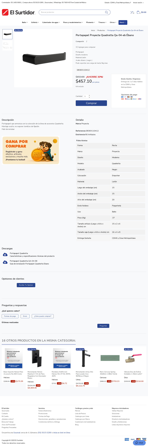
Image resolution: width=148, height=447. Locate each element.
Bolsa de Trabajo (8, 422)
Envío (25, 316)
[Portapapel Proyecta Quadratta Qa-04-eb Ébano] (43, 58)
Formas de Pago (44, 416)
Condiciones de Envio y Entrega (49, 422)
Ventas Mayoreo (117, 411)
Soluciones (115, 414)
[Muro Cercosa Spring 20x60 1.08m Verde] (110, 358)
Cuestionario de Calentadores (85, 422)
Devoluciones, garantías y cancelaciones (52, 419)
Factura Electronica (45, 411)
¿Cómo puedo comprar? (42, 316)
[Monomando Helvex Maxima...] (38, 358)
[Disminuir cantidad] (89, 97)
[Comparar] (131, 12)
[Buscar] (106, 12)
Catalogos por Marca (82, 419)
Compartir (86, 41)
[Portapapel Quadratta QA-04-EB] (5, 263)
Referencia (80, 131)
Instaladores (116, 416)
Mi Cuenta (5, 416)
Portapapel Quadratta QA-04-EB (23, 261)
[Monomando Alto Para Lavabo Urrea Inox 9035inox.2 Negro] (86, 358)
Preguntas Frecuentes (9, 427)
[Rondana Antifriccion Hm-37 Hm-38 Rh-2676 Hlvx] (62, 358)
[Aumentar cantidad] (89, 95)
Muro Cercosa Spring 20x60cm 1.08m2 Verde (108, 373)
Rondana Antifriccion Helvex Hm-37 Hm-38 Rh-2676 (61, 374)
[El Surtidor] (18, 12)
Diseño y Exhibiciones (119, 422)
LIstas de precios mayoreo (121, 425)
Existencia (80, 134)
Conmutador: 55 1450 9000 (11, 3)
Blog (77, 425)
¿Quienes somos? (8, 419)
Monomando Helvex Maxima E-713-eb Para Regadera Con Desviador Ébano (37, 375)
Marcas (77, 411)
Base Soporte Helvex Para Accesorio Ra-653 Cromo (13, 373)
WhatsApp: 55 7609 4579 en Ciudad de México (70, 3)
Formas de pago (10, 316)
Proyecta (85, 123)
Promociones (43, 414)
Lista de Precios (80, 414)
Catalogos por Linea (82, 416)
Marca (78, 123)
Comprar (91, 103)
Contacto (5, 414)
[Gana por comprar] (31, 150)
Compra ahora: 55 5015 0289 (33, 3)
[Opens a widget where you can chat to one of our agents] (139, 443)
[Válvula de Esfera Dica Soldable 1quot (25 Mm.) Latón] (134, 358)
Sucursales (48, 3)
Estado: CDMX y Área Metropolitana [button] (117, 3)
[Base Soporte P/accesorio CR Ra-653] (14, 358)
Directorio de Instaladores (121, 419)
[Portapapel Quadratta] (5, 255)
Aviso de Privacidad (8, 425)
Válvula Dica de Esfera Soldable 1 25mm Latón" (133, 373)
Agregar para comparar (86, 47)
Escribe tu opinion (26, 285)
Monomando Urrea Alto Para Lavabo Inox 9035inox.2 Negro (84, 374)
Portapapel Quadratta (19, 253)
